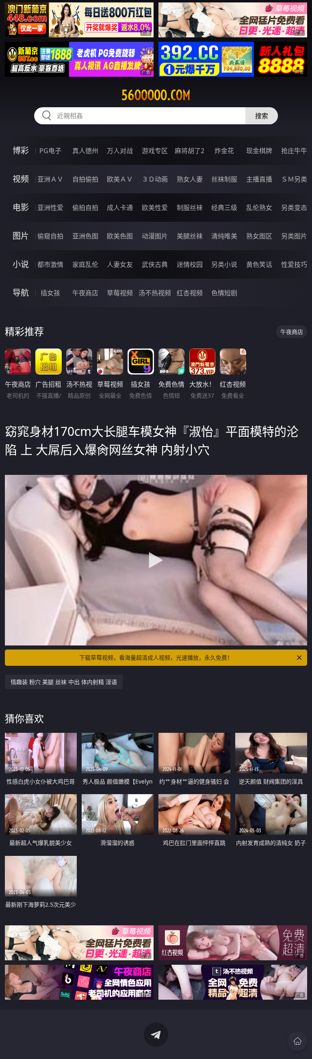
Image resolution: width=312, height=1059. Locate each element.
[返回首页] (297, 1041)
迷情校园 (190, 264)
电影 (21, 207)
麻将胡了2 (189, 150)
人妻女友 (120, 264)
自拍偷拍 (85, 179)
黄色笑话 (259, 264)
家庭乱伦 (85, 264)
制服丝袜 (190, 207)
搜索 (261, 115)
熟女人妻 (190, 179)
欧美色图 (120, 236)
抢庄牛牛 (294, 150)
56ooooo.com (156, 95)
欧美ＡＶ (120, 179)
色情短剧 (224, 292)
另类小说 (224, 264)
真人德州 (85, 150)
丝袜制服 (224, 179)
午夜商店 (85, 292)
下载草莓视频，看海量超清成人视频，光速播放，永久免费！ (156, 657)
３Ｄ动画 (155, 179)
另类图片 (294, 236)
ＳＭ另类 (294, 179)
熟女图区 (259, 236)
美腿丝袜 (190, 236)
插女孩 (50, 292)
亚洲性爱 (50, 207)
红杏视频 (190, 292)
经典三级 (224, 207)
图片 (21, 235)
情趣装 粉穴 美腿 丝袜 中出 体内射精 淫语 (64, 682)
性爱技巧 (294, 264)
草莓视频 (120, 292)
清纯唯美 (224, 236)
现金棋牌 (259, 150)
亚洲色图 (85, 236)
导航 (21, 292)
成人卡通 (120, 207)
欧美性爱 (155, 207)
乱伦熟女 (259, 207)
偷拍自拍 (85, 207)
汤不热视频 (155, 292)
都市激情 (50, 264)
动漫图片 (155, 236)
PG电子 (50, 150)
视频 (21, 178)
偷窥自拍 (50, 236)
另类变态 (294, 207)
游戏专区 (155, 150)
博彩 (21, 150)
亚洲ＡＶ (50, 179)
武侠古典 (155, 264)
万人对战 (120, 150)
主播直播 (259, 179)
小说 (21, 264)
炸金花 (224, 150)
